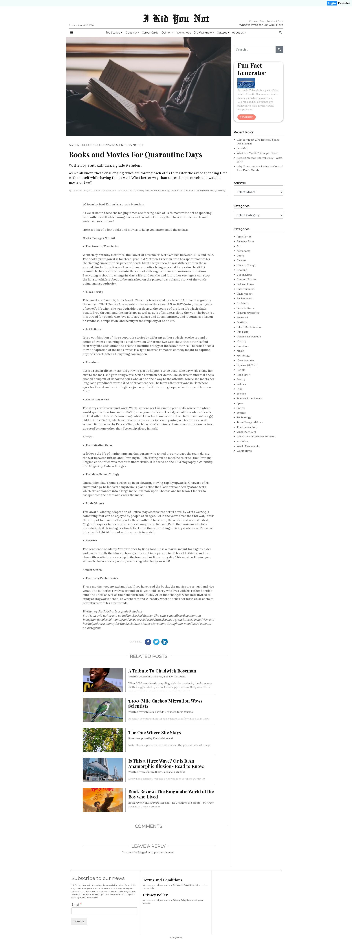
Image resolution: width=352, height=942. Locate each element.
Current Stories (246, 279)
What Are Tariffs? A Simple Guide (257, 153)
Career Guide (150, 32)
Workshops (184, 32)
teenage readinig (217, 190)
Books (91, 145)
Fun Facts (242, 331)
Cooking (242, 270)
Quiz (239, 389)
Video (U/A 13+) (246, 431)
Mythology (243, 355)
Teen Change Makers (250, 422)
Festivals (242, 322)
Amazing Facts (245, 241)
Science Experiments (249, 398)
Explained (242, 303)
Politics (241, 384)
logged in (144, 852)
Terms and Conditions (183, 885)
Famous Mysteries (248, 312)
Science (241, 393)
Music (240, 350)
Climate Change (246, 265)
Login (332, 3)
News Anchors (245, 360)
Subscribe (79, 921)
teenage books (203, 190)
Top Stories (113, 32)
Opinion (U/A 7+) (247, 365)
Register (344, 3)
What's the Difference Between (256, 436)
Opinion (166, 32)
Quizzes (222, 32)
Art (239, 246)
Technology (244, 417)
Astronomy (243, 250)
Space (240, 403)
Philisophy (243, 374)
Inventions (243, 346)
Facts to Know (245, 308)
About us (238, 32)
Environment (244, 298)
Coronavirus (107, 145)
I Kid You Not (176, 18)
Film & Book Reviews (249, 327)
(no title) (242, 148)
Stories (241, 412)
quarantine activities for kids (183, 190)
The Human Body (247, 427)
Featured (242, 317)
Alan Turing (141, 453)
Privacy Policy (180, 900)
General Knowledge (249, 336)
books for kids (151, 190)
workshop (243, 441)
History (241, 341)
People (241, 369)
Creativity (131, 32)
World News (244, 450)
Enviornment (244, 293)
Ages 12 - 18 (77, 145)
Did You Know (203, 32)
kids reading (163, 190)
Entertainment (131, 145)
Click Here (276, 25)
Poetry (241, 379)
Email (77, 904)
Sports (241, 408)
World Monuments (248, 446)
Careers (242, 260)
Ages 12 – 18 (244, 236)
